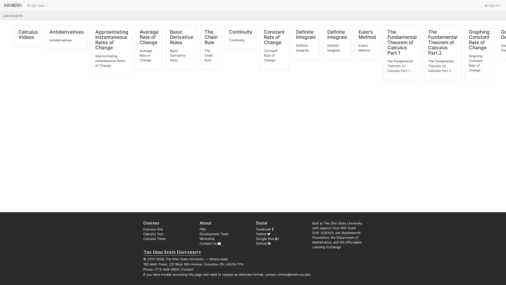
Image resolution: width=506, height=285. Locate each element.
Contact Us (209, 243)
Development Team (214, 234)
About (205, 223)
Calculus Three (154, 239)
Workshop (207, 239)
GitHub (262, 243)
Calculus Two (153, 234)
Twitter (261, 234)
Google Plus (265, 239)
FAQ (203, 229)
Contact (188, 269)
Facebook (264, 229)
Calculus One (153, 229)
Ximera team (218, 259)
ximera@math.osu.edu (294, 274)
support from (330, 228)
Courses (151, 223)
